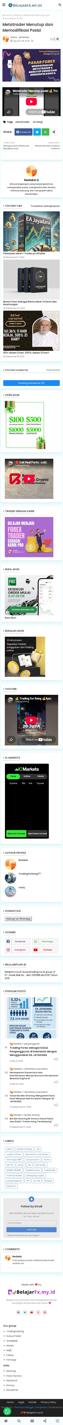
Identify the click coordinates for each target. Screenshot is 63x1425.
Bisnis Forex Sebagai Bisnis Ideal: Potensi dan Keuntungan (30, 303)
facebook (20, 941)
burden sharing (24, 1149)
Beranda (7, 15)
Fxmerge (11, 1359)
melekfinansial (32, 1170)
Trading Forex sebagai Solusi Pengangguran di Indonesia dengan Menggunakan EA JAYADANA (33, 1051)
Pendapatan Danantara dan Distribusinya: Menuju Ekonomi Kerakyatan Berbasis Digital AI (34, 1075)
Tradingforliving (15, 1331)
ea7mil (10, 1165)
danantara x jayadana (36, 1154)
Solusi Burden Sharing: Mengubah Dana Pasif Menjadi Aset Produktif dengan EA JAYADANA (32, 1098)
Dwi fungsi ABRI (14, 1159)
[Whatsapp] (7, 1411)
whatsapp (47, 941)
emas (21, 1165)
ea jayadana (32, 1159)
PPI (27, 1180)
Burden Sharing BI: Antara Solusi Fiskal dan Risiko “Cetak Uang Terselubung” (31, 1120)
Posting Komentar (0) (31, 383)
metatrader (22, 122)
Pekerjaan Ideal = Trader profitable (24, 253)
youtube (47, 949)
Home (10, 1402)
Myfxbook (11, 1380)
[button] (60, 5)
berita (9, 1149)
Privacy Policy (48, 1402)
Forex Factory (14, 1375)
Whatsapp (45, 132)
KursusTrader (13, 1336)
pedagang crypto (35, 1175)
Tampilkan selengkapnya (45, 206)
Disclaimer (12, 1390)
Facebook (25, 132)
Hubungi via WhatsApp (18, 918)
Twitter (37, 132)
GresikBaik (12, 1340)
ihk (29, 1165)
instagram (20, 949)
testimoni (11, 1186)
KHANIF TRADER (14, 1170)
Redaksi (30, 180)
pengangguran (14, 1180)
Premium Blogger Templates (31, 1407)
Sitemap (11, 1371)
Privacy (10, 1385)
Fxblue (10, 1355)
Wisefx (10, 1345)
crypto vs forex (14, 1154)
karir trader (40, 1165)
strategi (17, 15)
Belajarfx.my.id (34, 1412)
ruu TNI (36, 1180)
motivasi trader (14, 1175)
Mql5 (9, 1350)
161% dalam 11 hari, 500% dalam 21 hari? (26, 352)
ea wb (47, 1159)
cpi (37, 1149)
